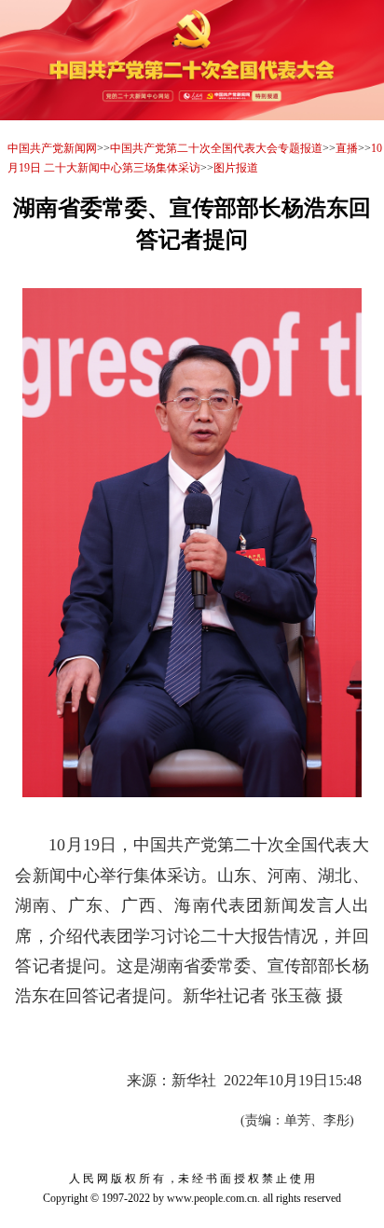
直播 (347, 148)
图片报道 (235, 167)
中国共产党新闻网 (52, 148)
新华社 (193, 1080)
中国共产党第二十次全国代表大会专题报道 (216, 148)
